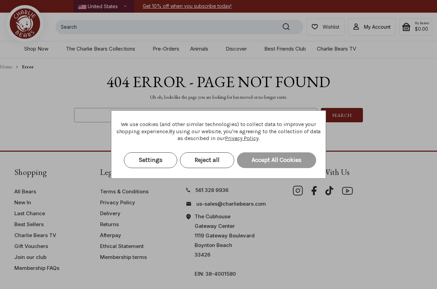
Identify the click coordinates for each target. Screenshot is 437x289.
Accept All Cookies (276, 160)
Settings (151, 160)
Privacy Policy (241, 138)
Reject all (207, 160)
